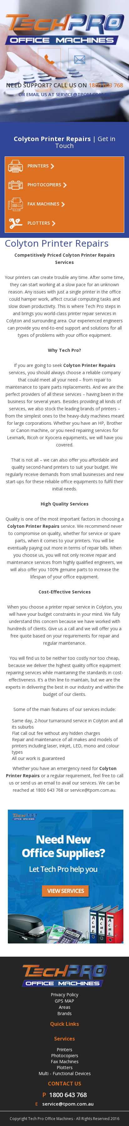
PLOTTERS (39, 223)
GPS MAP (64, 1001)
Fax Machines (65, 1061)
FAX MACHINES (44, 204)
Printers (64, 1049)
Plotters (65, 1067)
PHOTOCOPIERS (45, 185)
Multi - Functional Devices (65, 1073)
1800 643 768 (68, 1094)
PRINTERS (39, 166)
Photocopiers (64, 1055)
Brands (64, 1013)
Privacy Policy (64, 995)
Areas (64, 1007)
